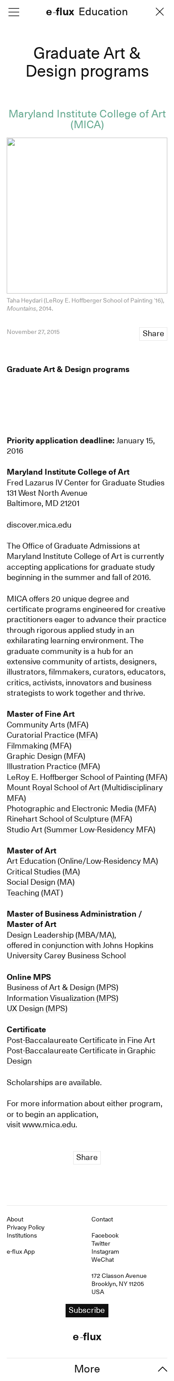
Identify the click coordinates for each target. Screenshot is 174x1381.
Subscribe (87, 714)
